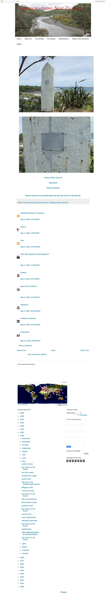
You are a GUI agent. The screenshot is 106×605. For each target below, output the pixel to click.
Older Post (84, 350)
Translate (83, 415)
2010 (22, 583)
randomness (26, 529)
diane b (23, 227)
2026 (22, 413)
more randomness (29, 517)
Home (19, 39)
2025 (22, 416)
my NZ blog (39, 39)
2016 (22, 564)
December (26, 438)
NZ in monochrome (29, 499)
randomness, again (29, 476)
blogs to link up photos (80, 39)
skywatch (65, 202)
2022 (22, 426)
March (25, 547)
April (24, 544)
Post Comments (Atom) (37, 354)
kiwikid (23, 272)
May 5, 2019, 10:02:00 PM (30, 325)
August (25, 451)
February (26, 550)
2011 (22, 580)
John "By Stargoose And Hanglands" (34, 254)
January (25, 553)
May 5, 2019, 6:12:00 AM (29, 297)
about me (28, 39)
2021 (22, 429)
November (26, 442)
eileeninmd (24, 332)
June (24, 458)
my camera (51, 39)
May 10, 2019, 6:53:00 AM (30, 341)
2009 (22, 587)
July (24, 455)
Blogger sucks (27, 487)
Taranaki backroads (29, 521)
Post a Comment (25, 345)
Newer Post (21, 350)
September (26, 448)
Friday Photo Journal (53, 178)
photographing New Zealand (49, 8)
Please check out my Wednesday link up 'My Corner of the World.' (53, 196)
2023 (22, 423)
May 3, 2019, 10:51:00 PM (30, 247)
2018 (22, 557)
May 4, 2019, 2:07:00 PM (29, 279)
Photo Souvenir (53, 188)
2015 (22, 567)
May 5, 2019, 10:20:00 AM (30, 311)
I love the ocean (28, 491)
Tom (22, 240)
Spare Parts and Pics (28, 286)
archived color (27, 506)
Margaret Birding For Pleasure (32, 213)
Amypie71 (24, 305)
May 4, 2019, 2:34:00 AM (29, 265)
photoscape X (64, 39)
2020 (22, 432)
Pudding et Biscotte (28, 318)
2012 (22, 577)
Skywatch (53, 183)
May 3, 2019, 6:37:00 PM (29, 219)
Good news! (26, 479)
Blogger (64, 592)
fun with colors (28, 472)
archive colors (27, 464)
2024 (22, 419)
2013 (22, 574)
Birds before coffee (29, 502)
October (25, 445)
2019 (22, 436)
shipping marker (55, 202)
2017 (22, 561)
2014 (22, 570)
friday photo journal (30, 202)
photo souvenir (43, 202)
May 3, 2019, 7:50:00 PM (29, 233)
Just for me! (26, 514)
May (24, 461)
